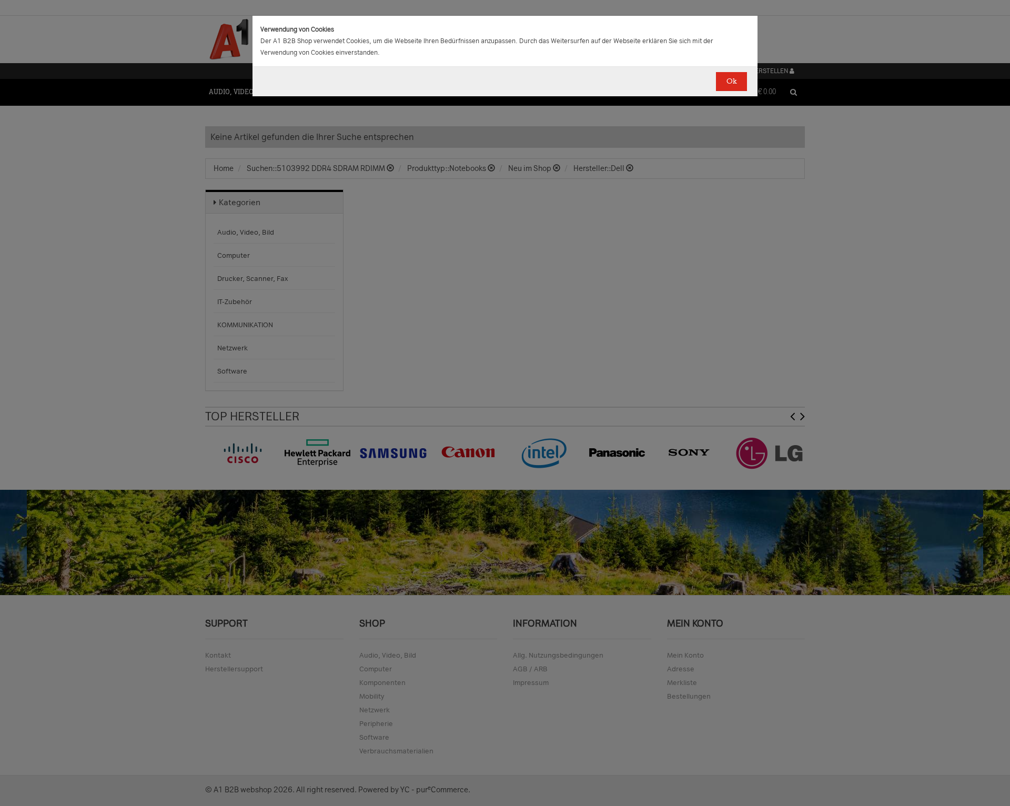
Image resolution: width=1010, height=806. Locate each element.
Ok (731, 81)
